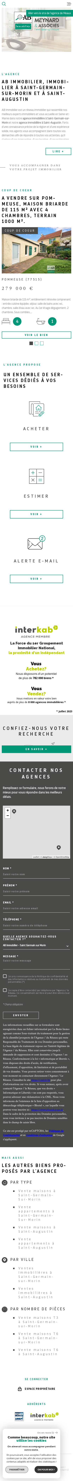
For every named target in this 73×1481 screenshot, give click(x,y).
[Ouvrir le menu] (69, 4)
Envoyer (21, 1015)
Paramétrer (16, 1469)
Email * (8, 902)
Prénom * (10, 885)
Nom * (7, 868)
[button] (31, 343)
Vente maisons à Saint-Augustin (37, 1229)
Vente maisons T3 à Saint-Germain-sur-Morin (38, 1322)
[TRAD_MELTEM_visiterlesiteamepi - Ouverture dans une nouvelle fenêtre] (19, 1417)
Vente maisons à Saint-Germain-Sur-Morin (37, 1195)
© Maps (46, 856)
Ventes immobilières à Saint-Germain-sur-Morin (36, 1275)
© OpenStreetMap (61, 856)
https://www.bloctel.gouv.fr (47, 1109)
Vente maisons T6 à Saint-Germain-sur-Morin (38, 1338)
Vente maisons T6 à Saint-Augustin (38, 1352)
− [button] (8, 815)
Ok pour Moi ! (46, 1469)
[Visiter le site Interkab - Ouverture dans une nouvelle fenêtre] (44, 1417)
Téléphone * (12, 919)
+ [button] (8, 810)
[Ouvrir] (4, 4)
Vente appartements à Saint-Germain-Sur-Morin (36, 1213)
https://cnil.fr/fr (40, 1080)
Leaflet (36, 856)
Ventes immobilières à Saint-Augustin (36, 1293)
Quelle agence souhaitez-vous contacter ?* (30, 938)
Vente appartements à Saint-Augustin (36, 1243)
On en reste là (45, 1432)
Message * (10, 956)
